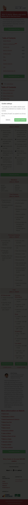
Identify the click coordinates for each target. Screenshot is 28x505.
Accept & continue (20, 120)
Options (8, 119)
